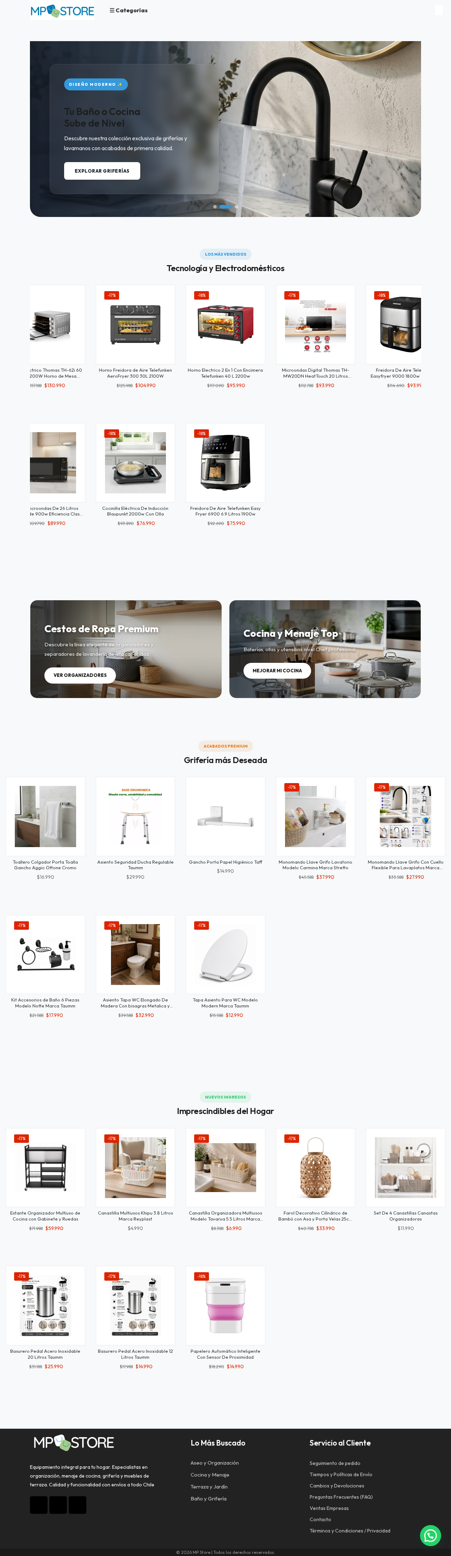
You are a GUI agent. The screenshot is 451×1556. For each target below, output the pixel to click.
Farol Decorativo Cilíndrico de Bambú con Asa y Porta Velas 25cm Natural (315, 1219)
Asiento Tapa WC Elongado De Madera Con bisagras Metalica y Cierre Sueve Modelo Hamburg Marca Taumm (135, 1008)
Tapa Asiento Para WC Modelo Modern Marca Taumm (225, 1002)
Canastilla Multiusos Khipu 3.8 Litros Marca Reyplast (135, 1216)
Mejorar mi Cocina (277, 670)
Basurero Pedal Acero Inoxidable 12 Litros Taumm (135, 1354)
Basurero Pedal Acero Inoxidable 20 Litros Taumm (45, 1354)
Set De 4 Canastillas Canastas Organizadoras (406, 1216)
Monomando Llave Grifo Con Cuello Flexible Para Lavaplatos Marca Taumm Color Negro (406, 868)
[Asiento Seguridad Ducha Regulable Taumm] (135, 816)
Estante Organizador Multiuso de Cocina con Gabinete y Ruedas (45, 1216)
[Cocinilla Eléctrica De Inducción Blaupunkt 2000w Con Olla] (135, 463)
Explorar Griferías (102, 171)
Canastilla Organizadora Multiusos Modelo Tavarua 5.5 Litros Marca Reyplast (225, 1219)
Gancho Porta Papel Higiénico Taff (225, 862)
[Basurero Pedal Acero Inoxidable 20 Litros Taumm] (45, 1306)
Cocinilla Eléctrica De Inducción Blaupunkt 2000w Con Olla (135, 511)
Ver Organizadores (80, 675)
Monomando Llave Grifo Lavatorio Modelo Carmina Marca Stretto (315, 865)
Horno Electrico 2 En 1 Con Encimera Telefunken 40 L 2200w (225, 373)
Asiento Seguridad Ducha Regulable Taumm (135, 865)
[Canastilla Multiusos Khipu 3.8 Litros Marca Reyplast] (135, 1168)
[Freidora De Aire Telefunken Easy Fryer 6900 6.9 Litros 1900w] (225, 463)
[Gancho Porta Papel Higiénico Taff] (225, 816)
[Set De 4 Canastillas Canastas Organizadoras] (405, 1168)
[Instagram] (39, 1505)
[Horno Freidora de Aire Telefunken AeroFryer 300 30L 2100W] (135, 324)
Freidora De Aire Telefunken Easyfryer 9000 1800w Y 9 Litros (406, 373)
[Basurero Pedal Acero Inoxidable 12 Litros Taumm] (135, 1306)
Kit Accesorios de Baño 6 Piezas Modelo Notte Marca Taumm (45, 1002)
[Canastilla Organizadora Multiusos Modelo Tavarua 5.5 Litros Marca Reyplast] (225, 1168)
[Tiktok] (58, 1505)
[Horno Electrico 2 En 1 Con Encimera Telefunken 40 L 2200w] (225, 324)
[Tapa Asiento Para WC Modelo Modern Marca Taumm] (225, 955)
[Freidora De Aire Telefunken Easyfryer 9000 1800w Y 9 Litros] (405, 324)
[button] (215, 207)
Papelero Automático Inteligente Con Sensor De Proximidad (225, 1354)
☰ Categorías (129, 10)
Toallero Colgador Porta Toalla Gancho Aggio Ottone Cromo (45, 865)
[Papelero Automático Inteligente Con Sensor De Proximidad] (225, 1306)
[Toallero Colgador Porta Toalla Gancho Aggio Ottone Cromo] (45, 816)
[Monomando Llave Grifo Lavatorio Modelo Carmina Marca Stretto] (316, 816)
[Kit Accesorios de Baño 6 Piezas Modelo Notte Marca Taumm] (45, 955)
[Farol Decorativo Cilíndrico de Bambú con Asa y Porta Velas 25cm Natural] (316, 1168)
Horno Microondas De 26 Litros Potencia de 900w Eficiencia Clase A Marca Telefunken (45, 514)
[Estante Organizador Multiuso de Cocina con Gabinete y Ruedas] (45, 1168)
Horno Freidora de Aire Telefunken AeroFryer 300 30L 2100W (135, 373)
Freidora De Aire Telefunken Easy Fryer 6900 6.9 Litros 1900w (225, 511)
